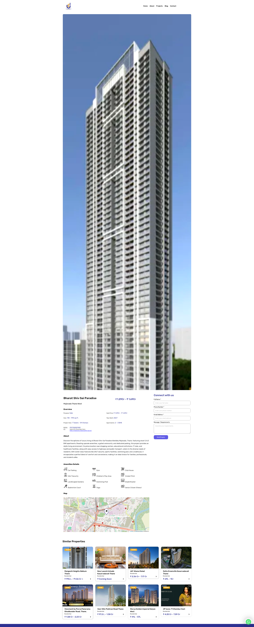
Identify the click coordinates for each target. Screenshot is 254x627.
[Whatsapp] (248, 622)
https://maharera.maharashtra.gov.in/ (81, 430)
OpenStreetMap (139, 531)
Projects (159, 6)
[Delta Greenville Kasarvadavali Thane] (176, 558)
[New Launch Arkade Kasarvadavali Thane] (110, 558)
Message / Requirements (162, 422)
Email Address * (159, 414)
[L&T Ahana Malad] (143, 558)
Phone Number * (159, 407)
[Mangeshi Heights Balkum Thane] (78, 558)
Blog (166, 6)
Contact (173, 6)
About (152, 6)
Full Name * (157, 399)
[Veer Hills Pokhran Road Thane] (110, 595)
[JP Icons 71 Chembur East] (176, 595)
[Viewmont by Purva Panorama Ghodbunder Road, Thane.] (78, 595)
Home (145, 6)
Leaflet (131, 531)
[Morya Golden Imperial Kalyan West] (143, 595)
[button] (106, 510)
